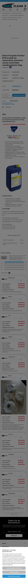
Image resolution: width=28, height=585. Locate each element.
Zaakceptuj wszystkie (14, 576)
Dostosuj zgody (14, 572)
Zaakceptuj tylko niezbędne (14, 568)
